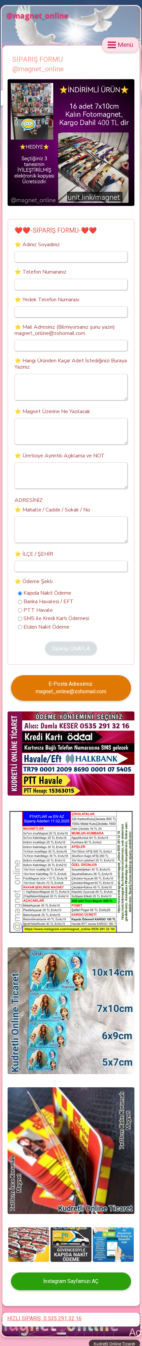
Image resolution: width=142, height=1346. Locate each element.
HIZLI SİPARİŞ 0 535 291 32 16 (44, 1318)
